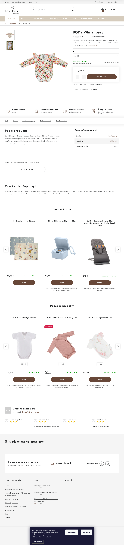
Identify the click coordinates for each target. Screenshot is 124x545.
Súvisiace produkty (45, 121)
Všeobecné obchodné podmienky (22, 2)
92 (22, 364)
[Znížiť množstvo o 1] (77, 77)
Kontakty (7, 518)
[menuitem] (12, 18)
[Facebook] (101, 464)
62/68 (62, 364)
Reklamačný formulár (11, 503)
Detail (24, 283)
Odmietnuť (72, 532)
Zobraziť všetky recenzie (30, 412)
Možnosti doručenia (113, 63)
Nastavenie (38, 541)
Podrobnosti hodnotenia (98, 37)
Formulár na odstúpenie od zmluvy (15, 507)
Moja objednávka (10, 510)
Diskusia (15, 121)
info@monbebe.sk (63, 463)
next (118, 249)
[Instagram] (107, 464)
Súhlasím (86, 532)
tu (50, 537)
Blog (6, 514)
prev (6, 249)
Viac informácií (93, 45)
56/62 (100, 364)
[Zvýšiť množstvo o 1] (84, 77)
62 (26, 364)
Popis (6, 121)
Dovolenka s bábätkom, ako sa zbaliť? (46, 492)
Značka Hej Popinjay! (28, 121)
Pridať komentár (25, 169)
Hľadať (73, 9)
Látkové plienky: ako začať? (42, 486)
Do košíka (101, 77)
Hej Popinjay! (99, 84)
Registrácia (114, 2)
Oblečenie (114, 141)
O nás (7, 2)
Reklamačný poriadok (11, 499)
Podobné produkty (61, 121)
